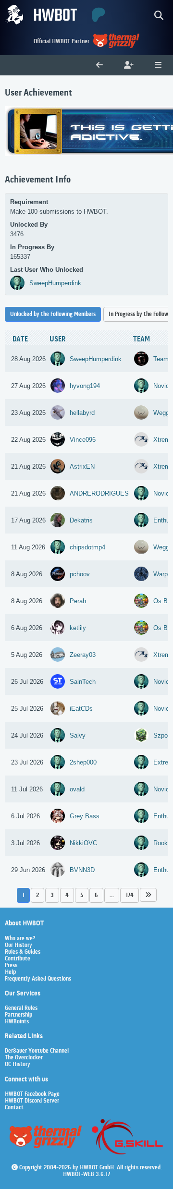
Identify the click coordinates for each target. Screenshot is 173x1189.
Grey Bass (84, 816)
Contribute (17, 959)
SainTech (83, 681)
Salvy (78, 735)
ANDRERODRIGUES (99, 493)
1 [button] (23, 895)
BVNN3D (82, 870)
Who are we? (20, 938)
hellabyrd (82, 412)
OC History (17, 1064)
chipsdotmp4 (87, 547)
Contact (14, 1107)
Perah (78, 601)
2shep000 (83, 762)
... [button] (112, 895)
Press (11, 965)
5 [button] (81, 895)
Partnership (18, 1015)
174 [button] (129, 895)
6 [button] (96, 895)
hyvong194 (85, 385)
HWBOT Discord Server (32, 1101)
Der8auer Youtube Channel (37, 1051)
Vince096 (83, 439)
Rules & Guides (22, 952)
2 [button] (37, 895)
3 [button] (52, 895)
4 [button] (67, 895)
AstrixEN (82, 466)
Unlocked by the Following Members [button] (53, 314)
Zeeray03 (83, 654)
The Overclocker (24, 1058)
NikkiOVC (83, 843)
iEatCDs (81, 708)
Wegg (161, 412)
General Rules (21, 1008)
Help (10, 972)
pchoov (80, 574)
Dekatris (81, 520)
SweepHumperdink (55, 283)
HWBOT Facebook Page (32, 1094)
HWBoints (17, 1022)
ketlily (78, 627)
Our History (18, 945)
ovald (77, 789)
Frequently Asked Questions (38, 979)
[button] (148, 895)
